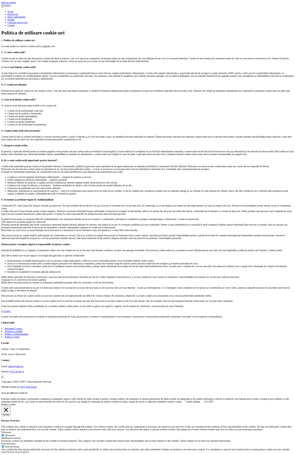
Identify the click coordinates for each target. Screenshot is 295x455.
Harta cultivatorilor (16, 17)
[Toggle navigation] (2, 7)
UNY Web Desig (28, 387)
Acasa (10, 11)
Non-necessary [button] (8, 443)
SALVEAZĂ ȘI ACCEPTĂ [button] (15, 452)
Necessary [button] (6, 432)
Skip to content (8, 2)
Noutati (11, 19)
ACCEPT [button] (209, 401)
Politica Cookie (12, 337)
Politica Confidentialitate (16, 334)
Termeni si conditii (14, 331)
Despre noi (12, 14)
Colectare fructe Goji (17, 22)
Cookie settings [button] (192, 401)
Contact (11, 25)
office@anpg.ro (15, 366)
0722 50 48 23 (17, 371)
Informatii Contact (13, 328)
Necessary (10, 435)
